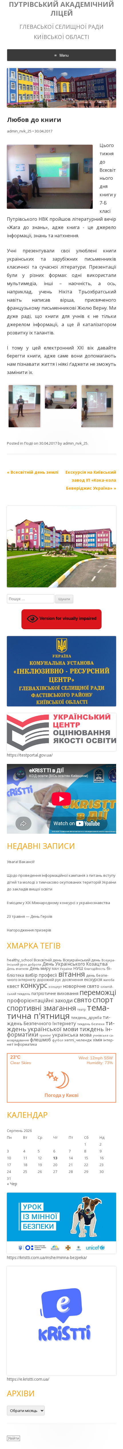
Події (28, 443)
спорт (103, 999)
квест (13, 986)
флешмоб (40, 1040)
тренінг (45, 1035)
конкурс (34, 985)
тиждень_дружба (86, 1017)
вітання (71, 974)
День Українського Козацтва (75, 964)
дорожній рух (49, 979)
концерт (55, 987)
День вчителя (17, 969)
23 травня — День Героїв (29, 916)
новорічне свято (81, 986)
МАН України (62, 969)
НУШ (78, 968)
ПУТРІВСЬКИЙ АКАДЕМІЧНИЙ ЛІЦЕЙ (61, 9)
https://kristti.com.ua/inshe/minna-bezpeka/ (47, 1257)
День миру (40, 968)
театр (81, 1009)
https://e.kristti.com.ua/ (28, 1379)
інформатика (25, 1044)
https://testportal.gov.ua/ (30, 755)
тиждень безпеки (90, 1024)
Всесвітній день (48, 959)
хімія (97, 1040)
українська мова (72, 1034)
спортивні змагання (41, 1008)
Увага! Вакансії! (21, 861)
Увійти (13, 1438)
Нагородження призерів (29, 930)
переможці (98, 992)
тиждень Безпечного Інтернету (58, 1020)
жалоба (108, 980)
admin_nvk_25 (19, 131)
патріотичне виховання (54, 993)
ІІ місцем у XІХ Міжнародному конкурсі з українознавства (58, 902)
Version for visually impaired (67, 618)
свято (83, 999)
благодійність (95, 969)
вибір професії (41, 975)
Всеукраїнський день (81, 959)
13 (55, 1157)
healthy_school (20, 959)
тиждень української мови (61, 1026)
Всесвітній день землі (32, 472)
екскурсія (93, 979)
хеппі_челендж (78, 1040)
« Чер (12, 1183)
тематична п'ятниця (58, 1011)
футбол (57, 1040)
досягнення (72, 979)
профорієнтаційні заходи (40, 1000)
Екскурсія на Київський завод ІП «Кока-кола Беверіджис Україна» (91, 480)
